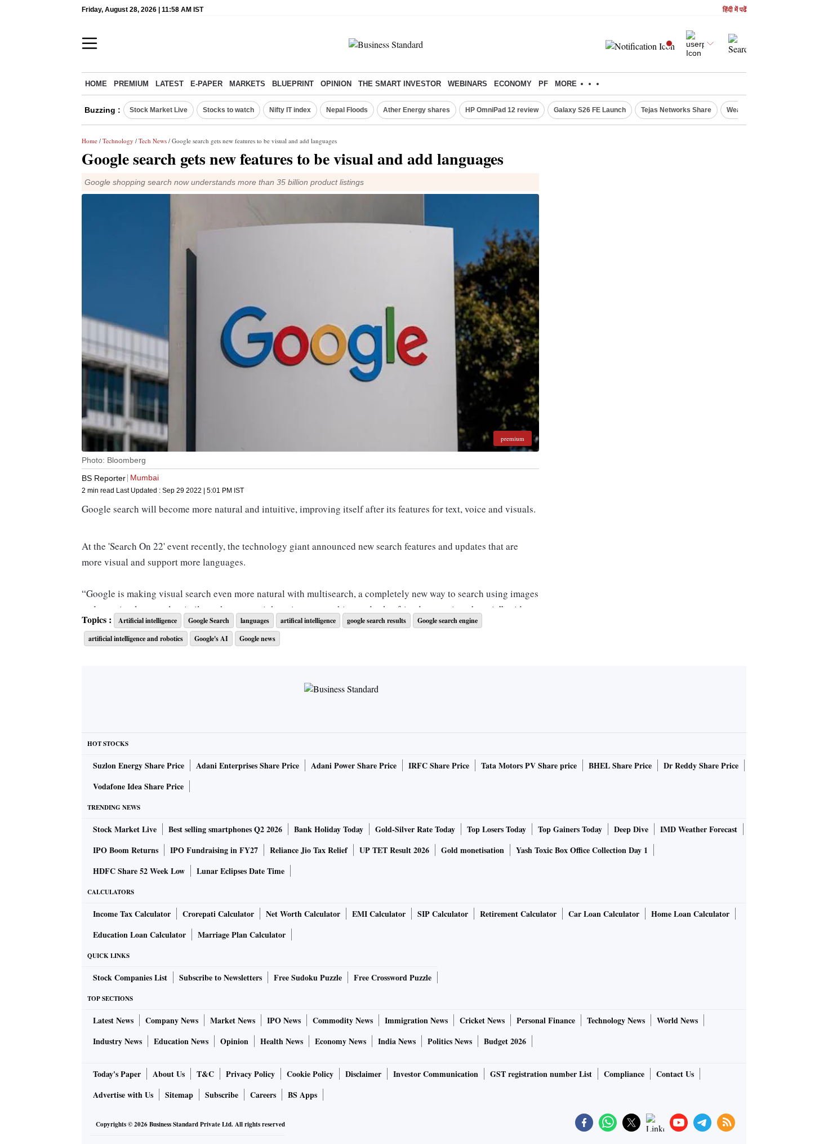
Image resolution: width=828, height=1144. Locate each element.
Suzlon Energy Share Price (138, 765)
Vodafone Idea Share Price (138, 786)
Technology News (616, 1020)
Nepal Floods (347, 110)
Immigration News (416, 1020)
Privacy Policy (250, 1074)
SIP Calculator (442, 914)
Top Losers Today (496, 829)
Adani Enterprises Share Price (247, 765)
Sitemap (179, 1095)
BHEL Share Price (620, 765)
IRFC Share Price (438, 765)
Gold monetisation (472, 850)
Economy (513, 83)
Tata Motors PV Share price (529, 765)
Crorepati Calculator (218, 914)
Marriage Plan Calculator (242, 934)
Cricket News (482, 1020)
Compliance (624, 1074)
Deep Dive (631, 829)
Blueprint (293, 83)
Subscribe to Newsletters (220, 977)
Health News (281, 1041)
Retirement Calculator (518, 914)
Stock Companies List (130, 977)
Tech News (153, 140)
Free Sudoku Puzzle (308, 977)
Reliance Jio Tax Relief (309, 850)
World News (677, 1020)
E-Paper (206, 83)
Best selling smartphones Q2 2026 (225, 829)
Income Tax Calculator (132, 914)
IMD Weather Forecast (698, 829)
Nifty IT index (290, 110)
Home (96, 83)
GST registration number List (541, 1074)
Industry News (117, 1041)
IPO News (284, 1020)
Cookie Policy (310, 1074)
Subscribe (221, 1095)
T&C (205, 1074)
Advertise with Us (123, 1095)
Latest (169, 83)
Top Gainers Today (570, 829)
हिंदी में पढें (734, 9)
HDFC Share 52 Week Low (139, 871)
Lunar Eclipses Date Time (240, 871)
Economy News (340, 1041)
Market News (232, 1020)
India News (397, 1041)
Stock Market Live (159, 110)
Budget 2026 (505, 1041)
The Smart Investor (399, 83)
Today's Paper (117, 1074)
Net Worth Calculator (303, 914)
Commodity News (343, 1020)
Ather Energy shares (416, 110)
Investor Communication (435, 1074)
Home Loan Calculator (690, 914)
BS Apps (302, 1095)
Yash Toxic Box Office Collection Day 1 (582, 850)
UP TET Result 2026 (394, 850)
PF (543, 83)
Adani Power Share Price (354, 765)
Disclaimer (363, 1074)
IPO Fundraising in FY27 (214, 850)
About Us (169, 1074)
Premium (131, 83)
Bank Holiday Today (328, 829)
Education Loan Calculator (139, 934)
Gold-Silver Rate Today (415, 829)
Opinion (335, 83)
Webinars (467, 83)
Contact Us (675, 1074)
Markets (247, 83)
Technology (118, 140)
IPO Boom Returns (125, 850)
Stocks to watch (228, 110)
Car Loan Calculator (603, 914)
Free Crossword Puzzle (392, 977)
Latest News (113, 1020)
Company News (171, 1020)
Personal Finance (546, 1020)
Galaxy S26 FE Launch (590, 110)
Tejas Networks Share (676, 110)
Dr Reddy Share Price (701, 765)
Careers (263, 1095)
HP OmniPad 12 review (501, 110)
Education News (181, 1041)
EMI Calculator (379, 914)
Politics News (450, 1041)
